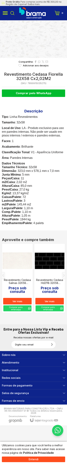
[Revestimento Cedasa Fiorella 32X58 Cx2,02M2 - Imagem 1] (33, 39)
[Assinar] (52, 344)
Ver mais (17, 301)
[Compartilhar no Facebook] (35, 61)
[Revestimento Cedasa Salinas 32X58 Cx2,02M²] (17, 278)
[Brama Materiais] (32, 13)
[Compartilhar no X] (43, 61)
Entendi (34, 459)
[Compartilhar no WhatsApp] (39, 61)
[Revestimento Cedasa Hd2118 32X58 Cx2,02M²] (49, 278)
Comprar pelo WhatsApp (33, 93)
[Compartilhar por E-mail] (46, 61)
